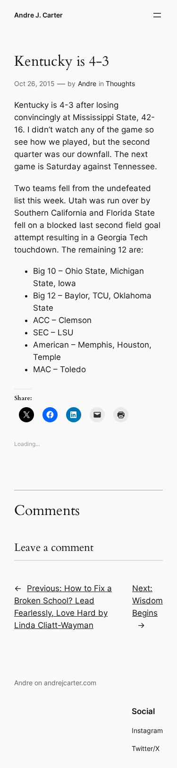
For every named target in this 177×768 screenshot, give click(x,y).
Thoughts (120, 83)
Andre (87, 83)
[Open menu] (157, 15)
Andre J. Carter (38, 15)
